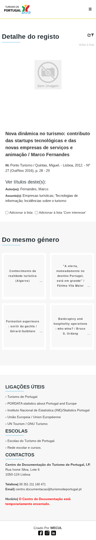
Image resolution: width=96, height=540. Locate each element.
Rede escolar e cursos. (24, 447)
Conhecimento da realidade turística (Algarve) (22, 275)
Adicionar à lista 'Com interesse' (62, 212)
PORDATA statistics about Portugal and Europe (42, 403)
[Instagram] (46, 532)
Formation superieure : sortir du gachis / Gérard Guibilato (22, 326)
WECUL (56, 528)
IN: (47, 168)
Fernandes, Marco (34, 189)
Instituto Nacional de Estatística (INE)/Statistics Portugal (48, 410)
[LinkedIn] (53, 532)
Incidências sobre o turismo (45, 201)
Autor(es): (26, 189)
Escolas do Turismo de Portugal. (31, 441)
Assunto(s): (41, 198)
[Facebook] (40, 532)
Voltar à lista (86, 44)
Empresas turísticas (38, 196)
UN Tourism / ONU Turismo (27, 424)
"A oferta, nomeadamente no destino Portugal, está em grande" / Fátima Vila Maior (70, 275)
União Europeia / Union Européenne (34, 417)
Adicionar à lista (20, 212)
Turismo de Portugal (22, 397)
